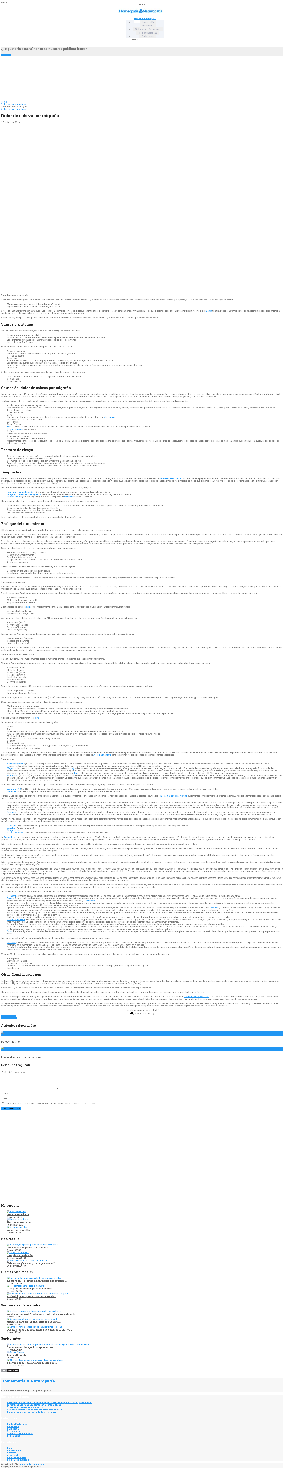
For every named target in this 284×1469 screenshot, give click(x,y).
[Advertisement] (142, 78)
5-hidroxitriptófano (16, 763)
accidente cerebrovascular (196, 996)
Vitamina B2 (12, 775)
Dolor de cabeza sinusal (170, 478)
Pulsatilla (11, 942)
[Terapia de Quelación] (18, 1252)
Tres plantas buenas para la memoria (29, 1288)
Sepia (9, 931)
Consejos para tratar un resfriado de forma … (34, 1321)
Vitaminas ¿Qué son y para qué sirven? (31, 1263)
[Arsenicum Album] (16, 1211)
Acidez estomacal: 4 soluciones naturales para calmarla (41, 1313)
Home (4, 102)
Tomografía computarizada (20, 492)
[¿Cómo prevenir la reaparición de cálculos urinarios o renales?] (36, 1327)
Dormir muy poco (15, 429)
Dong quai (11, 825)
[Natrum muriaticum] (17, 1219)
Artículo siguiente (9, 1018)
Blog (9, 1448)
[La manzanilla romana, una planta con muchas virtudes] (34, 1278)
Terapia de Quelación (20, 1255)
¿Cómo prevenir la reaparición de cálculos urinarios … (39, 1329)
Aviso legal (12, 1455)
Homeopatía (148, 22)
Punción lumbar (14, 497)
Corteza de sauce (15, 833)
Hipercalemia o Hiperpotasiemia (21, 1056)
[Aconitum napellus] (17, 1227)
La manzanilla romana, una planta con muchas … (37, 1280)
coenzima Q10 (14, 789)
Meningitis (69, 497)
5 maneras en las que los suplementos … (31, 1347)
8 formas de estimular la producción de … (32, 1362)
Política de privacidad (18, 1460)
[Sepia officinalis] (15, 1352)
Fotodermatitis (10, 1041)
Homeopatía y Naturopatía (28, 1381)
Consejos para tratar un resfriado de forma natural (32, 1412)
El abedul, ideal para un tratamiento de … (31, 1296)
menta (209, 311)
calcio (29, 607)
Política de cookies (16, 1457)
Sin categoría (13, 1431)
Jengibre (11, 828)
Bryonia (10, 898)
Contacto (11, 1453)
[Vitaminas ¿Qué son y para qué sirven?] (27, 1260)
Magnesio (11, 768)
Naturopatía (148, 26)
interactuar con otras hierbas (173, 796)
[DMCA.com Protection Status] (10, 1371)
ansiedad (213, 908)
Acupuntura (9, 837)
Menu (4, 2)
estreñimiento (90, 900)
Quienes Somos (15, 1450)
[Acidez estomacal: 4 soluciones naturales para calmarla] (34, 1311)
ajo (73, 768)
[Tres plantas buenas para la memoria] (25, 1286)
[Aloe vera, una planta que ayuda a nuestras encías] (32, 1245)
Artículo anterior (8, 1016)
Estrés (10, 426)
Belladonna (12, 896)
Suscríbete (6, 55)
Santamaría (12, 812)
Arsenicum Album (18, 1214)
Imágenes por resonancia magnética (24, 494)
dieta (37, 718)
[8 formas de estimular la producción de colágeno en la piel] (35, 1360)
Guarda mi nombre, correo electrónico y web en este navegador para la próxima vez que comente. (50, 1103)
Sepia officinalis (17, 1355)
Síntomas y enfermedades (148, 29)
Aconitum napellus (18, 1229)
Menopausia (109, 417)
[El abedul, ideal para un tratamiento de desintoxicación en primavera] (37, 1293)
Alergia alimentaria (102, 755)
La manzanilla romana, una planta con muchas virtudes (34, 1405)
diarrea (77, 773)
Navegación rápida (145, 18)
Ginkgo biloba (13, 830)
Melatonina (12, 791)
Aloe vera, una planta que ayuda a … (29, 1247)
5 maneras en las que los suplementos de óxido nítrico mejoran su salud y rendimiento (49, 1402)
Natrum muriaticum (16, 919)
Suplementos (148, 36)
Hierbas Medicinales (148, 33)
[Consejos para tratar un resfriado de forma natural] (32, 1319)
